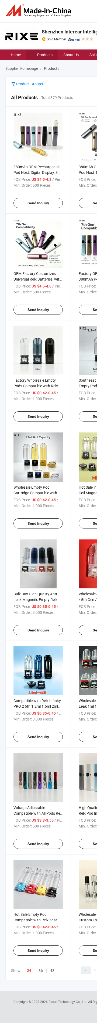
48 (52, 970)
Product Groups (29, 83)
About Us (71, 54)
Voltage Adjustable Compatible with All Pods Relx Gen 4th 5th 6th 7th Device (38, 813)
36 (41, 970)
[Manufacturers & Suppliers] (39, 10)
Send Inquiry (38, 203)
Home (16, 54)
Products (45, 54)
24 (29, 970)
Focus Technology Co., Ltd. (68, 1001)
